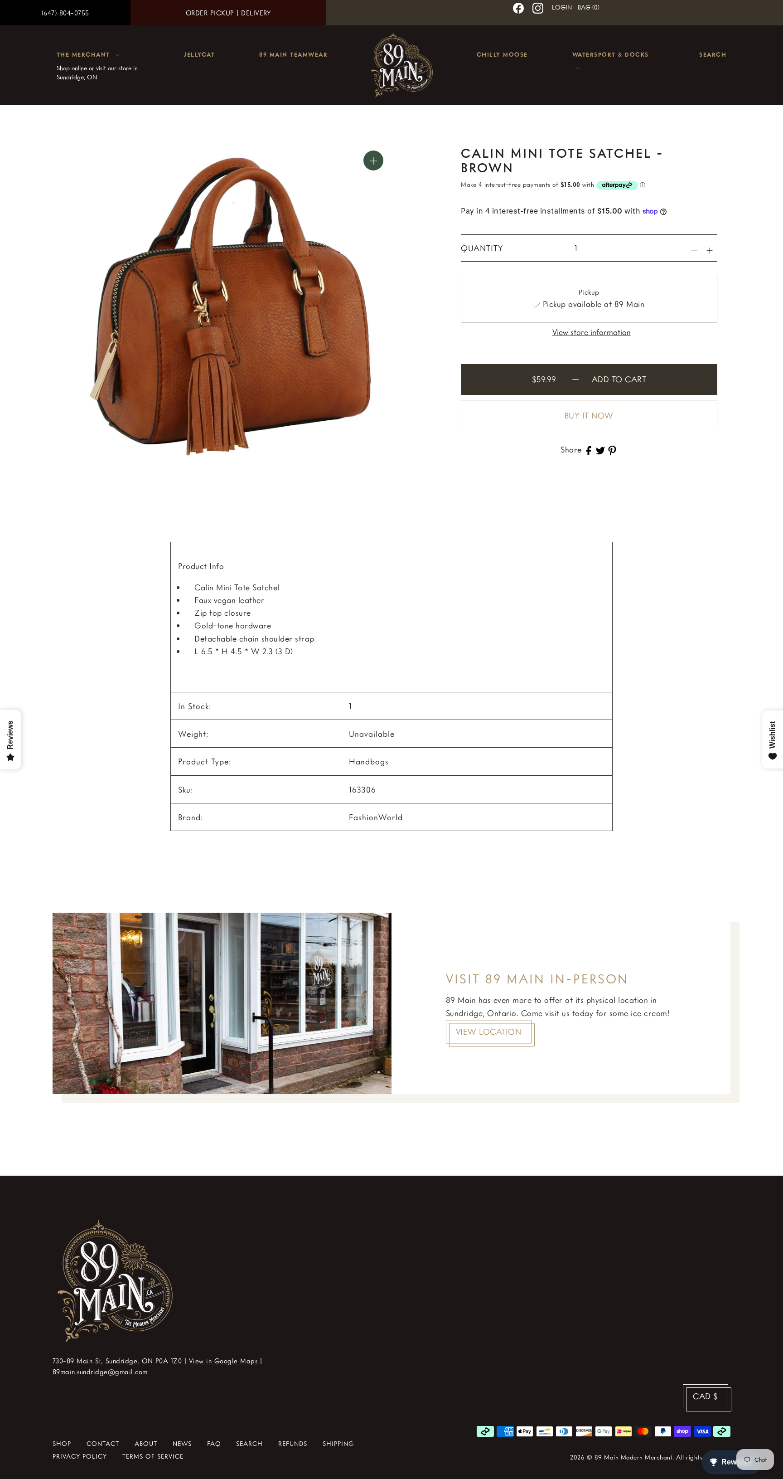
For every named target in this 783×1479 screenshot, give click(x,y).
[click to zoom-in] (373, 160)
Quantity (482, 248)
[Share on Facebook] (588, 449)
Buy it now (589, 415)
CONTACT (103, 1443)
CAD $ (705, 1396)
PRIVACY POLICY (80, 1456)
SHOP (62, 1443)
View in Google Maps (223, 1361)
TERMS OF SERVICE (153, 1456)
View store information (591, 331)
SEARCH (249, 1443)
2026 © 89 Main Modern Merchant (621, 1457)
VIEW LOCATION (489, 1031)
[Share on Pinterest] (612, 449)
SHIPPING (338, 1443)
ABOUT (146, 1443)
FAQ (214, 1443)
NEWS (182, 1443)
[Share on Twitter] (600, 449)
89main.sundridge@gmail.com (100, 1371)
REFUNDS (292, 1443)
